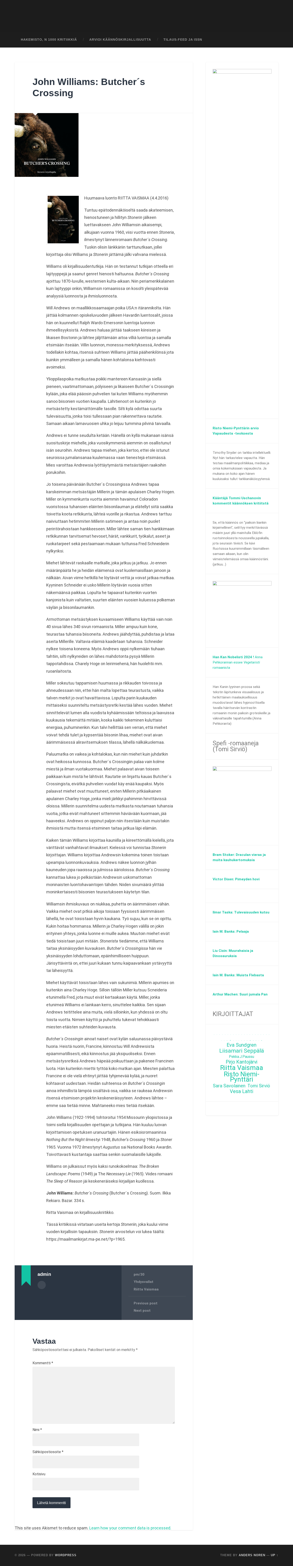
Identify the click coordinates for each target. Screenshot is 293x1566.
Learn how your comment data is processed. (130, 1528)
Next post (142, 1311)
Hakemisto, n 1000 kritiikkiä (49, 39)
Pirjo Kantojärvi (241, 1062)
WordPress (65, 1555)
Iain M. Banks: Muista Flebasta (238, 975)
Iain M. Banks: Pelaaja (231, 931)
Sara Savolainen (229, 1085)
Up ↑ (274, 1555)
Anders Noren (252, 1555)
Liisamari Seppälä (241, 1051)
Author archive (42, 1285)
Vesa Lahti (241, 1091)
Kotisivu (39, 1474)
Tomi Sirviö (258, 1085)
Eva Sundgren (241, 1045)
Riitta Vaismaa (146, 1289)
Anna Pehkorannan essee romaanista (238, 662)
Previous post (145, 1303)
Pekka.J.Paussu (241, 1056)
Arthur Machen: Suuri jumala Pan (240, 994)
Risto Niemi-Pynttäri (241, 1077)
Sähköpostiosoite (48, 1452)
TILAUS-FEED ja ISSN (182, 39)
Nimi (37, 1430)
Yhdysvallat (143, 1282)
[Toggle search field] (270, 40)
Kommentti (43, 1363)
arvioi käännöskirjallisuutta (120, 39)
